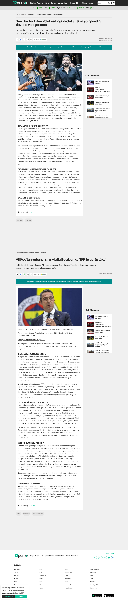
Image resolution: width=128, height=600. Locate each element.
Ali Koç (18, 514)
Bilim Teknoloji (68, 578)
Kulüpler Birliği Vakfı (38, 514)
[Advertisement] (7, 38)
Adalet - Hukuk (43, 575)
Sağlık (41, 572)
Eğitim (41, 578)
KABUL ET (21, 596)
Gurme (91, 578)
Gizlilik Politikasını (12, 593)
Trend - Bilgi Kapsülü (94, 569)
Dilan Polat (20, 220)
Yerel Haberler (68, 585)
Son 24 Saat (17, 569)
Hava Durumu (93, 588)
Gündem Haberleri (25, 14)
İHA (31, 212)
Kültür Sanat (93, 572)
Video (91, 3)
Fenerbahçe (26, 514)
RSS (42, 556)
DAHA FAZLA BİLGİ (8, 596)
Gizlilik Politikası (59, 556)
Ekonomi (53, 3)
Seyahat (16, 585)
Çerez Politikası (49, 556)
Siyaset (72, 3)
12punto (32, 506)
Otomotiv (92, 582)
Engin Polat (29, 220)
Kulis (41, 569)
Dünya (47, 3)
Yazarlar (40, 3)
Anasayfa (18, 14)
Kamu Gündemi (68, 572)
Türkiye (41, 585)
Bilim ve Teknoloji (81, 3)
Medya (91, 575)
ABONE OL (36, 39)
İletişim (37, 556)
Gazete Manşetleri (69, 588)
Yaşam (60, 3)
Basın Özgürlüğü (94, 585)
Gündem (33, 3)
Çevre (66, 582)
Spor (66, 3)
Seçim (41, 588)
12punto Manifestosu (72, 556)
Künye (32, 556)
